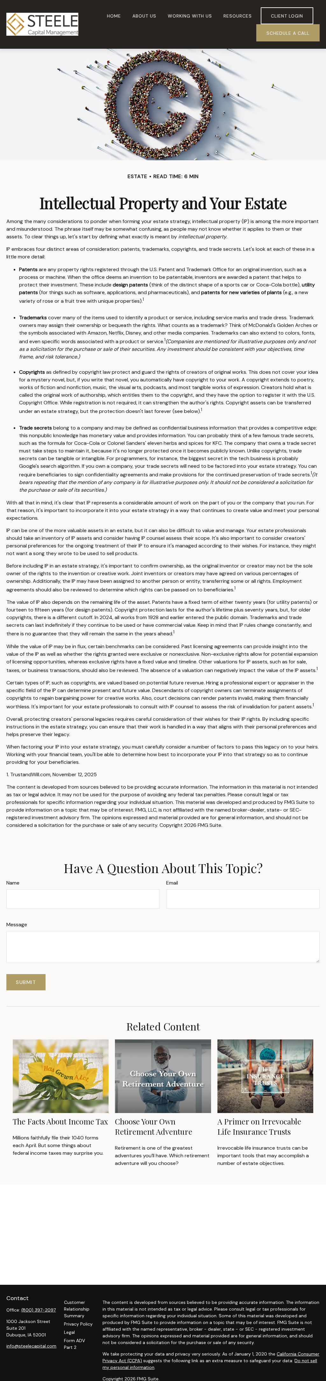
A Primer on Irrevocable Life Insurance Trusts (259, 1126)
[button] (114, 15)
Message (16, 924)
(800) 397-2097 (38, 1310)
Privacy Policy (78, 1324)
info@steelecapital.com (31, 1346)
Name (12, 882)
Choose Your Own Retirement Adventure (153, 1126)
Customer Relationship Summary (76, 1309)
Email (172, 882)
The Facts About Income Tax (60, 1121)
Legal (69, 1332)
